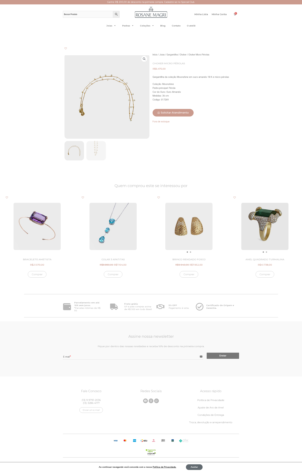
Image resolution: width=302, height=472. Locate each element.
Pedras (126, 25)
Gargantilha (172, 54)
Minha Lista (201, 14)
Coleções (145, 25)
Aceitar (194, 467)
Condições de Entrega (211, 414)
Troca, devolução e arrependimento (210, 422)
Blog (162, 25)
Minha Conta (219, 14)
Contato (176, 25)
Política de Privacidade (210, 400)
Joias (109, 25)
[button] (144, 59)
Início (155, 54)
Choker (183, 54)
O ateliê (191, 25)
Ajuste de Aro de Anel (211, 407)
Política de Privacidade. (164, 467)
